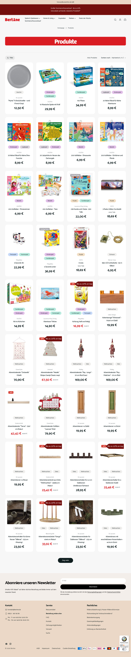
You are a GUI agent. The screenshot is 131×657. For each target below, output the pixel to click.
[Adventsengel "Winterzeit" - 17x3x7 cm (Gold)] (112, 293)
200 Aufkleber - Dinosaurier (81, 155)
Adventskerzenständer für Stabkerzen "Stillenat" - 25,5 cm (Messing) (81, 539)
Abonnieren (93, 586)
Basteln (81, 147)
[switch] (124, 649)
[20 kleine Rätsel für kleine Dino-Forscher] (19, 131)
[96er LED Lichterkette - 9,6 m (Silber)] (112, 239)
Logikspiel (106, 92)
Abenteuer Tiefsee (49, 321)
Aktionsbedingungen (94, 625)
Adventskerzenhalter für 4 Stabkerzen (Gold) (112, 481)
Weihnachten (112, 309)
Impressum (45, 648)
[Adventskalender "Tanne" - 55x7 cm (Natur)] (19, 402)
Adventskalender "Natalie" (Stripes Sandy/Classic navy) (50, 374)
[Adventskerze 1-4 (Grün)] (112, 402)
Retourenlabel (50, 609)
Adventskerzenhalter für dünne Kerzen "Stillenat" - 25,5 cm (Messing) (19, 539)
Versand (48, 629)
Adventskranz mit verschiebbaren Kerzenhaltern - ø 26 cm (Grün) (112, 539)
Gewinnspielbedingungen (95, 621)
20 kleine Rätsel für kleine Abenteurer (112, 102)
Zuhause (112, 254)
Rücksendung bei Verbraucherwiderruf (99, 613)
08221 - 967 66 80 (14, 613)
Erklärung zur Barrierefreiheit (96, 629)
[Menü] (127, 636)
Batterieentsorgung (93, 617)
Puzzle (75, 201)
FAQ (47, 617)
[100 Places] (81, 76)
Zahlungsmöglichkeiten (54, 625)
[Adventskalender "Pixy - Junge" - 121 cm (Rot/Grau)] (81, 348)
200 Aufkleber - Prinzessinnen (19, 209)
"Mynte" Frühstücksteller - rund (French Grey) (19, 102)
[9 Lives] (81, 239)
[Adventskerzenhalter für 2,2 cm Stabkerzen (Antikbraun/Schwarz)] (81, 456)
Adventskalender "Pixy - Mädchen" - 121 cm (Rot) (112, 374)
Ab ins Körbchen (19, 321)
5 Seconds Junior (50, 266)
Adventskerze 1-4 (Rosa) (19, 480)
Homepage (60, 28)
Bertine (13, 648)
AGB (38, 648)
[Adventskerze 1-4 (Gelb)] (81, 402)
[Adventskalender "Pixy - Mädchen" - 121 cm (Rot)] (112, 348)
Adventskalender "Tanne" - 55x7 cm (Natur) (19, 428)
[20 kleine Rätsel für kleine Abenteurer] (112, 76)
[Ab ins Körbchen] (19, 293)
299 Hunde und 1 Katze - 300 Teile (81, 211)
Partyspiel (13, 254)
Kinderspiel (50, 92)
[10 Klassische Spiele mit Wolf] (50, 76)
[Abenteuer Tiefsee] (50, 293)
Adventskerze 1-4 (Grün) (112, 426)
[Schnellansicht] (28, 68)
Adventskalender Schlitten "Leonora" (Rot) (50, 428)
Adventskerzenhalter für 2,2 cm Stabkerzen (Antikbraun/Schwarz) (81, 482)
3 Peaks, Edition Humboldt (112, 209)
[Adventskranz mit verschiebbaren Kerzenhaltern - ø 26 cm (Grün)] (112, 512)
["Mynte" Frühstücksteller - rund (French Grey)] (19, 76)
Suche (48, 633)
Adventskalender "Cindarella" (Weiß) (19, 374)
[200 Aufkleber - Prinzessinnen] (19, 185)
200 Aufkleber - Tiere (50, 209)
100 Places (81, 100)
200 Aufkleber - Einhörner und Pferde (112, 157)
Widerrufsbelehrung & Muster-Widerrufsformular (103, 609)
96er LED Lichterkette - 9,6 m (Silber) (112, 264)
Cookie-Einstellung (69, 648)
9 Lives (81, 262)
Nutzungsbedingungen (94, 592)
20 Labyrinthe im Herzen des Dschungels (50, 157)
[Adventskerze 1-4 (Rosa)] (19, 456)
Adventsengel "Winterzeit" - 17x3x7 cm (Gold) (112, 319)
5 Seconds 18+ (19, 262)
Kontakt (48, 621)
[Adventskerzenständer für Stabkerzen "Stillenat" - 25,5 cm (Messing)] (81, 512)
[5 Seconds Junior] (50, 239)
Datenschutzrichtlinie (113, 592)
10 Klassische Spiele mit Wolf (50, 104)
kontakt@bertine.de (14, 609)
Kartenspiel (24, 254)
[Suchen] (115, 20)
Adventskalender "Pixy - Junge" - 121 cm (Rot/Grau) (81, 374)
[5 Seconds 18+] (19, 239)
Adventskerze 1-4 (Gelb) (81, 426)
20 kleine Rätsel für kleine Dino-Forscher (19, 157)
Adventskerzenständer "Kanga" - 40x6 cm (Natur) (50, 538)
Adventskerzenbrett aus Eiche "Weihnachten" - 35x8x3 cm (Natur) (50, 482)
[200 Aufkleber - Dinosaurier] (81, 131)
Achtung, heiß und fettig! (81, 321)
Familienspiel (50, 96)
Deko (56, 471)
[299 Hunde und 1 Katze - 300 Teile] (81, 185)
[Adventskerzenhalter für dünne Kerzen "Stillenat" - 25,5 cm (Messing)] (19, 512)
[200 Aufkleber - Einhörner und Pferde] (112, 131)
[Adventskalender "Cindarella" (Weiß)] (19, 348)
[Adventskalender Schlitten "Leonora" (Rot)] (50, 402)
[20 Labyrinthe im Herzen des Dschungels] (50, 131)
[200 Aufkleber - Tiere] (50, 185)
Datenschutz (56, 648)
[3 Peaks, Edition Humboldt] (112, 185)
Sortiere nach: (105, 58)
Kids (87, 364)
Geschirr (19, 92)
